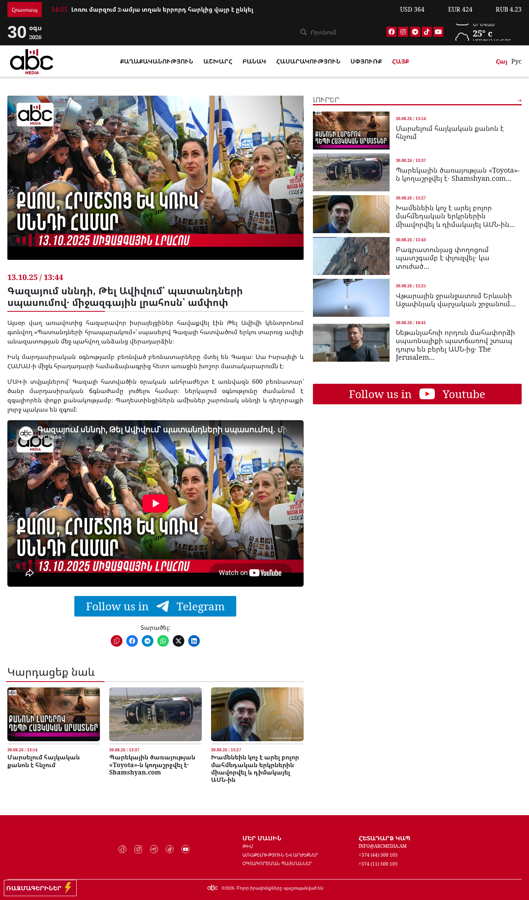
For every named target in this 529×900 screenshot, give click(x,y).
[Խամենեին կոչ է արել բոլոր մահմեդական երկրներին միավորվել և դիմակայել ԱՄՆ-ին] (257, 714)
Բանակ (254, 61)
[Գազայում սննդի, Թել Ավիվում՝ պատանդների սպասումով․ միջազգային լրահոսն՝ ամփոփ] (155, 183)
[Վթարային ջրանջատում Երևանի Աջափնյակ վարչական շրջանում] (351, 297)
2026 (229, 888)
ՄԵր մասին (262, 838)
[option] (221, 9)
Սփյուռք (366, 61)
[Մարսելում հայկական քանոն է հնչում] (53, 714)
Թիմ (247, 846)
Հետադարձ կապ (384, 838)
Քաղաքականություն (156, 61)
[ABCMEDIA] (31, 60)
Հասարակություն (308, 61)
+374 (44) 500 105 (378, 855)
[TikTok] (427, 32)
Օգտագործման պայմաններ (277, 863)
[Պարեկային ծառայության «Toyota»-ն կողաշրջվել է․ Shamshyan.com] (155, 714)
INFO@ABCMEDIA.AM (383, 846)
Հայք (400, 61)
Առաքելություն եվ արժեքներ (280, 855)
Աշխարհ (217, 61)
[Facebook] (391, 32)
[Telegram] (415, 32)
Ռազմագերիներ (35, 888)
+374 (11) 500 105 (378, 863)
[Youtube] (438, 32)
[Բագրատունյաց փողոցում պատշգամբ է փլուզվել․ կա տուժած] (351, 256)
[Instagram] (403, 32)
